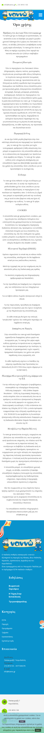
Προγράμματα (7, 628)
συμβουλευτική (12, 500)
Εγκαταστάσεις (7, 637)
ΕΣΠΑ (4, 620)
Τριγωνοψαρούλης (18, 601)
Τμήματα (5, 632)
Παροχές (5, 624)
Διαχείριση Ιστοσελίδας (28, 497)
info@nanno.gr (9, 5)
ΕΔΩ (22, 721)
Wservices (27, 503)
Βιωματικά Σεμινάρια (14, 587)
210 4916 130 (22, 5)
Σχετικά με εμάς (8, 641)
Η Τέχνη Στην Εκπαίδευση (15, 595)
